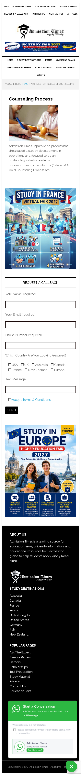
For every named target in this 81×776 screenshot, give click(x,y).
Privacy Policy (44, 730)
